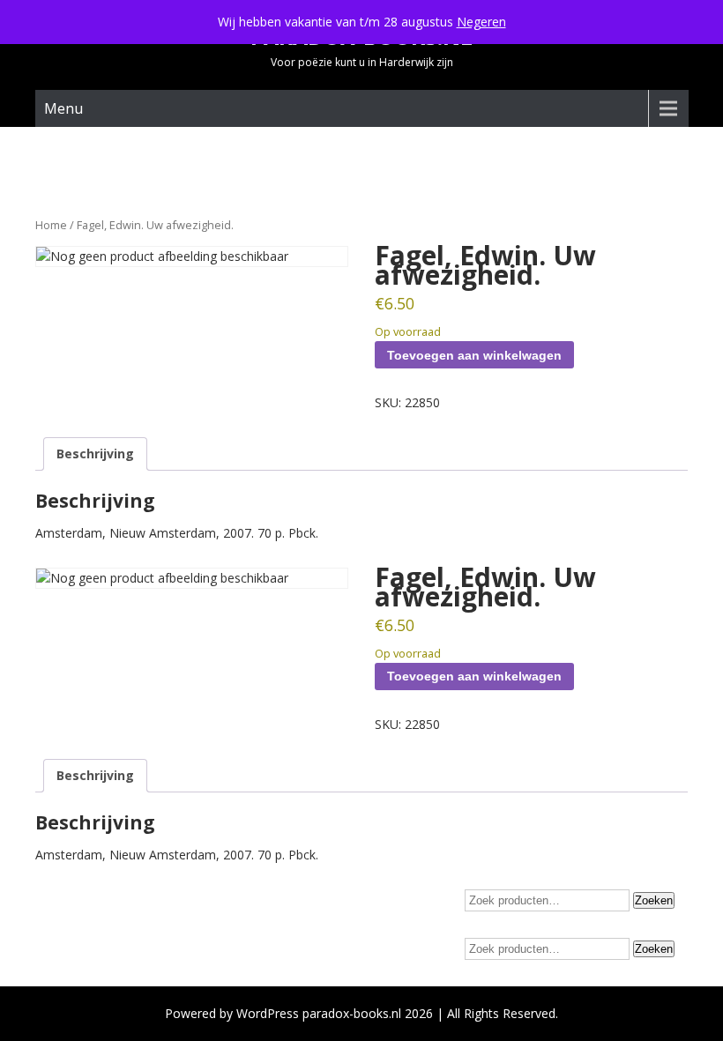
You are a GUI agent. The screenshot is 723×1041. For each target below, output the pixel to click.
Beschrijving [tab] (95, 453)
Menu (63, 108)
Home (51, 225)
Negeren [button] (481, 21)
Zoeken (654, 900)
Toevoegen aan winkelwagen (474, 355)
